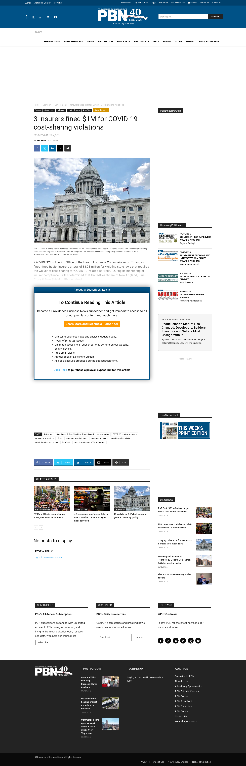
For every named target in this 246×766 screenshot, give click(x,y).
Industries (61, 110)
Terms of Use (157, 761)
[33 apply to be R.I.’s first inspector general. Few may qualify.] (132, 498)
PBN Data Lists (183, 706)
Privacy (144, 761)
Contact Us (181, 716)
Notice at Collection (201, 761)
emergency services (44, 438)
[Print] (67, 148)
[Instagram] (33, 17)
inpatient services (99, 438)
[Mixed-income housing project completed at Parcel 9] (110, 703)
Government (60, 104)
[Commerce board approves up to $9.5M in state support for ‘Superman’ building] (110, 724)
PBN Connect (182, 696)
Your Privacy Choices (178, 761)
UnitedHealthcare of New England (89, 442)
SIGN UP (139, 637)
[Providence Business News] (123, 15)
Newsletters (181, 681)
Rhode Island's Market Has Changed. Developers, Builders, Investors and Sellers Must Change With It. (184, 329)
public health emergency (46, 442)
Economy (47, 104)
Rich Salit (66, 442)
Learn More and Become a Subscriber (92, 324)
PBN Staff (41, 140)
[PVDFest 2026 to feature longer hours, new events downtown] (52, 498)
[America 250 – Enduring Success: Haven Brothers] (110, 681)
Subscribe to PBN (184, 676)
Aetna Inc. (48, 434)
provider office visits (120, 438)
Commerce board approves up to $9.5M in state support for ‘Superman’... (90, 726)
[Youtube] (55, 17)
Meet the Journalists (186, 721)
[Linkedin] (41, 17)
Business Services (42, 510)
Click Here (60, 370)
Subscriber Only (101, 110)
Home (36, 104)
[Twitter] (48, 17)
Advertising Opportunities (188, 686)
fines (60, 438)
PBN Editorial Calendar (187, 691)
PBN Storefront (183, 701)
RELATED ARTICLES (46, 479)
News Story (87, 110)
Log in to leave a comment (48, 557)
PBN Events (181, 711)
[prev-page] (36, 527)
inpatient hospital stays (76, 438)
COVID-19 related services (125, 434)
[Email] (60, 148)
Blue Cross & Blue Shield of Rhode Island (75, 434)
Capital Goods (81, 510)
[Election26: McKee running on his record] (204, 579)
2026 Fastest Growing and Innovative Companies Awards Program (195, 258)
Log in (106, 289)
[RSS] (183, 641)
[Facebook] (26, 17)
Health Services (74, 110)
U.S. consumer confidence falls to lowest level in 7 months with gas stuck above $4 (91, 517)
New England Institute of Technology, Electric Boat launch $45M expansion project (174, 559)
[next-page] (41, 527)
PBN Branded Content (176, 319)
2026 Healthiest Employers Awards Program (195, 238)
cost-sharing (103, 434)
